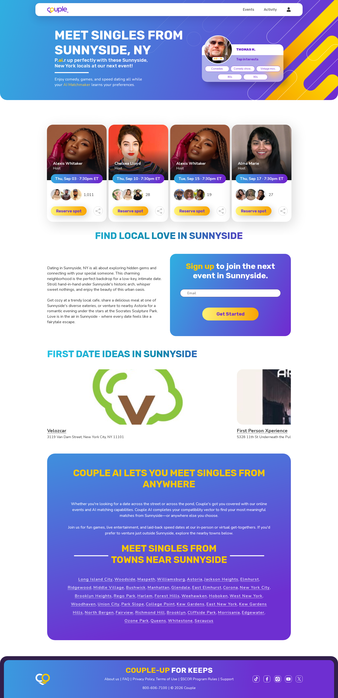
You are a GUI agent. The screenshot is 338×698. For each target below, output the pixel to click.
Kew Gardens (191, 604)
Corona (230, 587)
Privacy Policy (143, 679)
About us (111, 679)
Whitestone (180, 620)
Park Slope (132, 604)
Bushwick (136, 587)
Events (248, 9)
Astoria (194, 579)
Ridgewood (80, 587)
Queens (158, 620)
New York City (255, 587)
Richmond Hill (150, 612)
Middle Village (108, 587)
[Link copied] (98, 211)
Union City (109, 604)
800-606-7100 (155, 687)
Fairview (124, 612)
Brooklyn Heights (93, 596)
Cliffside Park (202, 612)
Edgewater (253, 612)
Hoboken (218, 596)
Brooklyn (176, 612)
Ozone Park (137, 620)
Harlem (145, 596)
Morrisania (229, 612)
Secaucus (204, 620)
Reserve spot (69, 211)
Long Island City (95, 579)
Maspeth (146, 579)
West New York (246, 596)
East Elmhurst (206, 587)
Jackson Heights (221, 579)
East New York (221, 604)
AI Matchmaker (76, 84)
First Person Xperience (262, 431)
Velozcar (56, 431)
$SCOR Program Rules (199, 679)
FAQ (125, 679)
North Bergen (99, 612)
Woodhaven (83, 604)
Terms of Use (166, 679)
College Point (160, 604)
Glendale (180, 587)
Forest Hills (167, 596)
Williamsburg (171, 579)
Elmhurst (249, 579)
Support (227, 679)
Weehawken (194, 596)
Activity (270, 9)
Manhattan (158, 587)
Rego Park (125, 596)
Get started (231, 314)
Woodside (125, 579)
